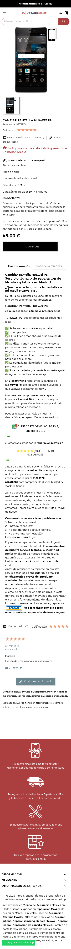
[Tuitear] (12, 257)
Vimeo (43, 870)
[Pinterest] (18, 257)
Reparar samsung (24, 921)
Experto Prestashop (54, 899)
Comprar (32, 246)
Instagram (50, 870)
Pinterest (35, 870)
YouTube (28, 870)
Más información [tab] (19, 266)
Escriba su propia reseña (35, 681)
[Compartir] (6, 257)
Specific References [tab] (49, 266)
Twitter (20, 870)
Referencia (9, 124)
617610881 (46, 3)
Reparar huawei (46, 921)
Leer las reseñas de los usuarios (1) (23, 138)
